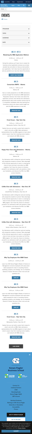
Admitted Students (16, 400)
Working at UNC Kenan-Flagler (16, 403)
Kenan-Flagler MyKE (16, 394)
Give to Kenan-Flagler (16, 414)
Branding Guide (16, 392)
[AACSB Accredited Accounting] (22, 376)
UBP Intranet (16, 396)
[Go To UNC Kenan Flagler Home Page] (16, 364)
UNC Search (28, 1)
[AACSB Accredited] (10, 376)
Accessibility (7, 1)
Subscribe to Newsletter (16, 405)
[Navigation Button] (29, 5)
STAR (16, 390)
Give (19, 5)
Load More (16, 346)
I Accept (16, 431)
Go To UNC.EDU (16, 419)
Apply (13, 5)
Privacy (16, 409)
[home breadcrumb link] (2, 19)
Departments (20, 1)
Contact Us (16, 385)
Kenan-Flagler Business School (4, 5)
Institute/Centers (16, 387)
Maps (13, 1)
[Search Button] (24, 5)
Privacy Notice (21, 428)
